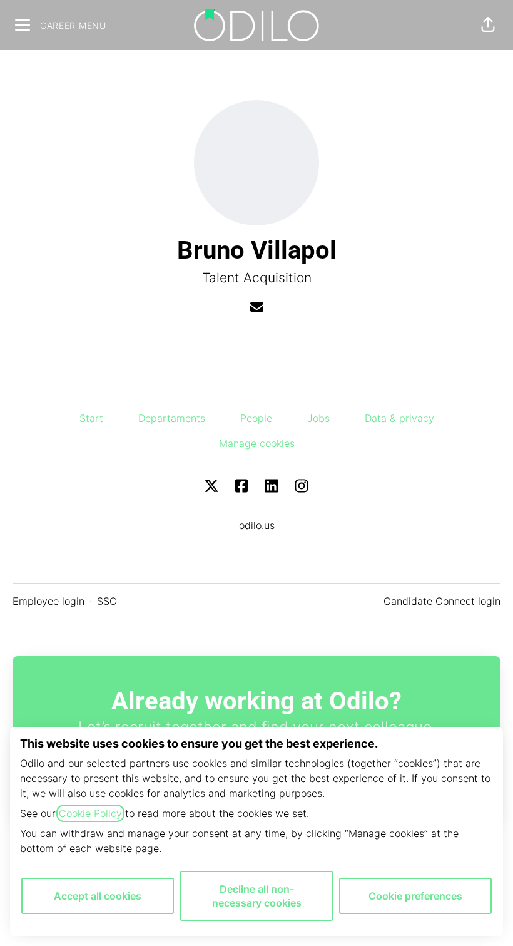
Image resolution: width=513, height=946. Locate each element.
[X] (211, 487)
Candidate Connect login (441, 601)
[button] (487, 25)
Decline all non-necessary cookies (257, 896)
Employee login (48, 601)
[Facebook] (241, 487)
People (256, 418)
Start (91, 418)
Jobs (318, 418)
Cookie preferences (415, 896)
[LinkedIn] (271, 487)
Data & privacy (399, 418)
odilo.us (257, 525)
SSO (107, 601)
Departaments (171, 418)
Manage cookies (257, 443)
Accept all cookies (97, 896)
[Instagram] (302, 487)
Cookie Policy (90, 813)
